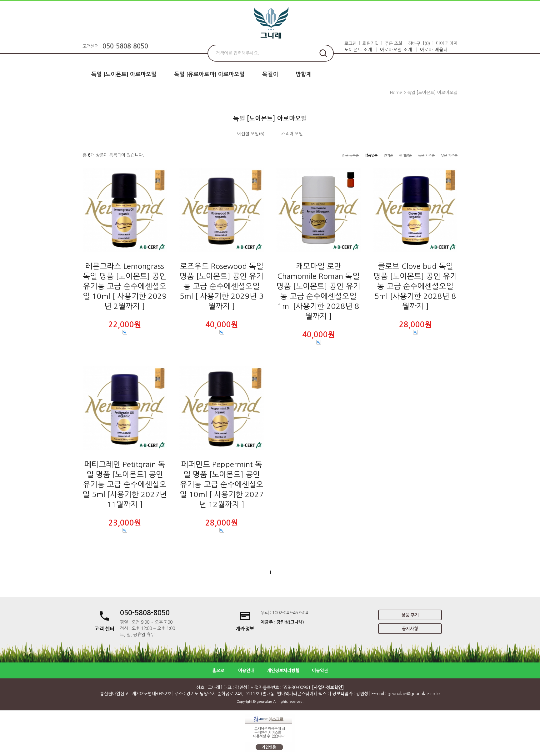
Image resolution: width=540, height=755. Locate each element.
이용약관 (320, 670)
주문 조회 (393, 43)
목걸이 (270, 74)
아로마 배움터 (434, 50)
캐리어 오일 (292, 134)
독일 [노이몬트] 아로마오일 (124, 74)
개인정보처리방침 (283, 670)
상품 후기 (410, 615)
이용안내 (246, 670)
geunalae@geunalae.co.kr (414, 694)
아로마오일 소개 (396, 50)
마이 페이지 (447, 43)
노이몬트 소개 (358, 50)
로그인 (350, 43)
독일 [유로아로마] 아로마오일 (209, 74)
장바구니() (419, 43)
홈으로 (218, 670)
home (396, 92)
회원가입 (370, 43)
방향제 (304, 74)
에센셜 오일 (248, 134)
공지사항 (410, 629)
